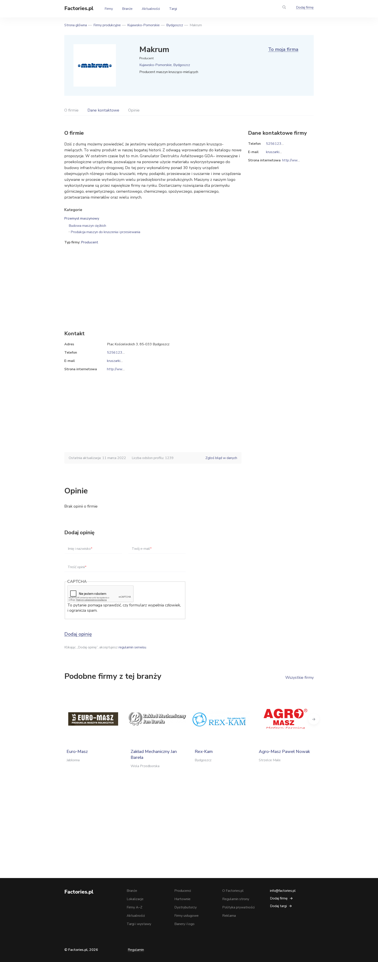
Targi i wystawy (139, 924)
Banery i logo (184, 924)
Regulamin (136, 949)
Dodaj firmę (305, 7)
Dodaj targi (278, 906)
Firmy (109, 8)
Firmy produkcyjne (107, 25)
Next (313, 719)
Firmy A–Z (134, 907)
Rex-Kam (204, 751)
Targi (173, 8)
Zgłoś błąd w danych (221, 458)
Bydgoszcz (174, 25)
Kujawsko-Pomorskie (143, 25)
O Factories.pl (233, 890)
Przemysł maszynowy (81, 218)
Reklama (229, 915)
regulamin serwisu (132, 647)
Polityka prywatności (238, 907)
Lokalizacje (135, 899)
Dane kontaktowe (103, 110)
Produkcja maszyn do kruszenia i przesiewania (105, 232)
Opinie (134, 110)
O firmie (71, 110)
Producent (89, 242)
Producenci (182, 890)
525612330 (117, 352)
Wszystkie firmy (299, 677)
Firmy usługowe (186, 915)
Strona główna (75, 25)
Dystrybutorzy (185, 907)
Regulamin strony (235, 899)
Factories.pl (78, 8)
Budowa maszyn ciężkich (87, 225)
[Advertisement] (153, 280)
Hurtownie (182, 899)
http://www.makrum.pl (124, 369)
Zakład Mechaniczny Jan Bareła (154, 754)
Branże (127, 8)
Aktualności (151, 8)
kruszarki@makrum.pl (123, 360)
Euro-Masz (77, 751)
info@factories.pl (283, 890)
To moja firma (283, 49)
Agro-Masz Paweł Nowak (284, 751)
